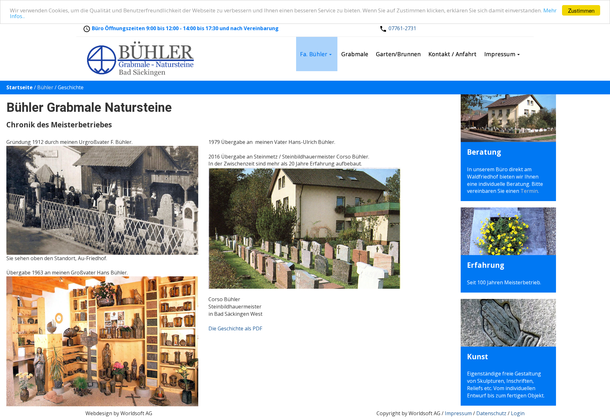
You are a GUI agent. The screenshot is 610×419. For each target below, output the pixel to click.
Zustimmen (581, 10)
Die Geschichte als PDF (235, 328)
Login (518, 413)
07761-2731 (402, 28)
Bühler (45, 87)
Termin (529, 190)
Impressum (458, 413)
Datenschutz (491, 413)
